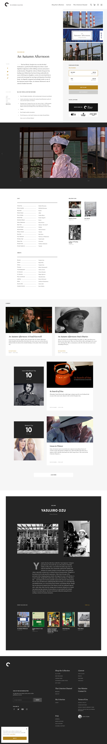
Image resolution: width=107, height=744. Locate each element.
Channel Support (60, 725)
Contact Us (82, 691)
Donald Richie (62, 350)
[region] (14, 735)
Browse (57, 691)
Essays (10, 352)
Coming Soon (58, 678)
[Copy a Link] (7, 78)
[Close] (26, 728)
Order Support (59, 721)
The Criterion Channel (80, 5)
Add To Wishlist (83, 92)
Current (68, 5)
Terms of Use (83, 699)
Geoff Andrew (13, 350)
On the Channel (53, 407)
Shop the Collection (58, 5)
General (57, 719)
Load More (53, 474)
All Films (57, 673)
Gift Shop (57, 682)
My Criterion (60, 699)
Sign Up (57, 693)
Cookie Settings (82, 704)
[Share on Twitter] (7, 71)
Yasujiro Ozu (20, 52)
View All (87, 605)
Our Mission (82, 688)
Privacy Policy (82, 702)
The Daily (80, 680)
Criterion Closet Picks (61, 680)
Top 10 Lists (81, 673)
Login (56, 702)
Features (80, 678)
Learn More (12, 734)
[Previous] (2, 153)
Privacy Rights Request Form (86, 707)
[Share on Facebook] (7, 68)
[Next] (104, 153)
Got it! (15, 738)
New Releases (59, 676)
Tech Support (59, 723)
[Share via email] (7, 75)
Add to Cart (83, 87)
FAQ (57, 716)
